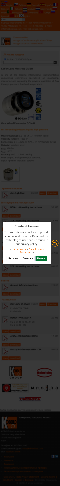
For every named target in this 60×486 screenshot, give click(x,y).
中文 (16, 16)
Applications (39, 40)
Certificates (28, 40)
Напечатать (9, 476)
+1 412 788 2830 (35, 25)
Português (17, 12)
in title (10, 59)
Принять (41, 258)
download (52, 193)
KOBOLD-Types (25, 59)
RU (3, 1)
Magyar (31, 8)
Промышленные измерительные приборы (25, 467)
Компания (9, 456)
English (10, 5)
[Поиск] (55, 62)
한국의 (27, 16)
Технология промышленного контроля (23, 471)
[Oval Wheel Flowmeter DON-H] (21, 103)
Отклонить (28, 258)
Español (49, 5)
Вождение (9, 464)
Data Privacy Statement (27, 476)
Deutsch (35, 5)
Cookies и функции (24, 480)
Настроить (13, 258)
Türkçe (47, 12)
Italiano (18, 8)
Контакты (27, 43)
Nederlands (46, 8)
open (42, 193)
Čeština (22, 5)
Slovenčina (33, 12)
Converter (9, 460)
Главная (17, 37)
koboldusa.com (35, 28)
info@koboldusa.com (11, 28)
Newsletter (37, 43)
